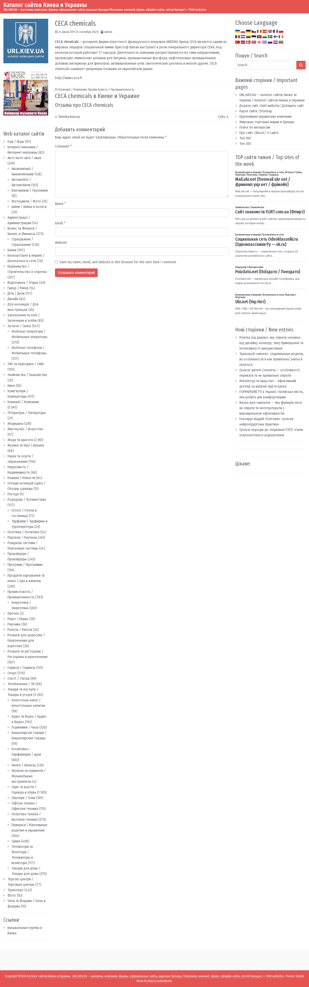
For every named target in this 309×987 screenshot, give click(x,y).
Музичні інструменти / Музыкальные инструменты (28, 776)
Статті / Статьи (18, 678)
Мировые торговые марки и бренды (266, 122)
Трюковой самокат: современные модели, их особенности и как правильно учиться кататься (271, 359)
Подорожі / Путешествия (26, 499)
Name (60, 204)
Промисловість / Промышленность (111, 90)
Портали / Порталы (22, 537)
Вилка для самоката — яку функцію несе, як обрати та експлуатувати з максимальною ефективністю (270, 408)
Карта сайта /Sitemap (255, 111)
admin (108, 32)
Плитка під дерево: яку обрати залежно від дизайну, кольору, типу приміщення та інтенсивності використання (271, 342)
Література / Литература (26, 413)
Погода (13, 494)
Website (61, 242)
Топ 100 (245, 138)
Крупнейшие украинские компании (265, 116)
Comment (63, 146)
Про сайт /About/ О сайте (258, 133)
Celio (222, 117)
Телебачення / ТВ (21, 684)
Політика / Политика (23, 532)
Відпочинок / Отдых (22, 282)
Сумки (16, 841)
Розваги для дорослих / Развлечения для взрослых (26, 640)
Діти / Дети (15, 293)
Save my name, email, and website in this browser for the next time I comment (117, 262)
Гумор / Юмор (18, 288)
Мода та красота (20, 440)
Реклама (13, 624)
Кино (11, 385)
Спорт (12, 673)
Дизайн (12, 299)
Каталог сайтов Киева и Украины (45, 5)
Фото (11, 895)
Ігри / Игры (15, 141)
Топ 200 (245, 143)
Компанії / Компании (23, 402)
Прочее (13, 613)
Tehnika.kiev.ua (69, 117)
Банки (11, 250)
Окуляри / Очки (23, 798)
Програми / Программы (25, 564)
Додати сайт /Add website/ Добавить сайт (271, 105)
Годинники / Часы (25, 727)
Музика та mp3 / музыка (25, 445)
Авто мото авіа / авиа (24, 158)
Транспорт (15, 890)
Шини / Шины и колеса (29, 206)
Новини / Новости (21, 478)
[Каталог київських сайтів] (25, 41)
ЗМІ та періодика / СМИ (25, 364)
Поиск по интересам (254, 127)
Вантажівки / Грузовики (30, 190)
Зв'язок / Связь (19, 326)
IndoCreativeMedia (160, 981)
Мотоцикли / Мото (26, 201)
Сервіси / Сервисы (21, 667)
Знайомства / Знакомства (27, 375)
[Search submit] (301, 65)
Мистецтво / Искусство (25, 429)
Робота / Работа (19, 629)
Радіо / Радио (18, 619)
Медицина (15, 423)
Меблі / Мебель (24, 765)
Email (60, 223)
